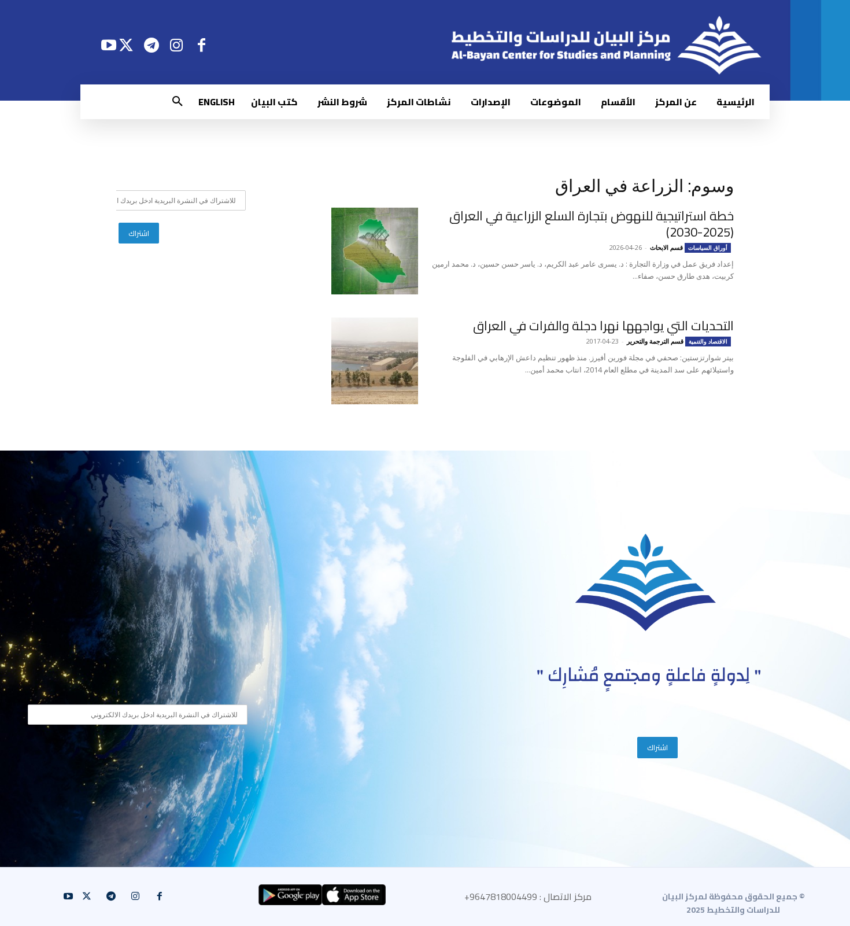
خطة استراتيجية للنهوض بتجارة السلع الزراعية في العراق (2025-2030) (591, 224)
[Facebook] (201, 45)
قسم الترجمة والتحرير (655, 341)
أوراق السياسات (707, 248)
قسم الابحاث (666, 247)
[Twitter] (126, 45)
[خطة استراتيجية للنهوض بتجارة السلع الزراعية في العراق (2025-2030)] (374, 251)
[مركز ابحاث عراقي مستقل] (646, 583)
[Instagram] (177, 45)
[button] (177, 102)
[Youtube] (108, 45)
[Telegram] (151, 45)
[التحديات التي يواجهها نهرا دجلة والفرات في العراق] (374, 361)
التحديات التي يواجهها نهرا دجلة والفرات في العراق (603, 325)
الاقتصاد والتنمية (708, 341)
